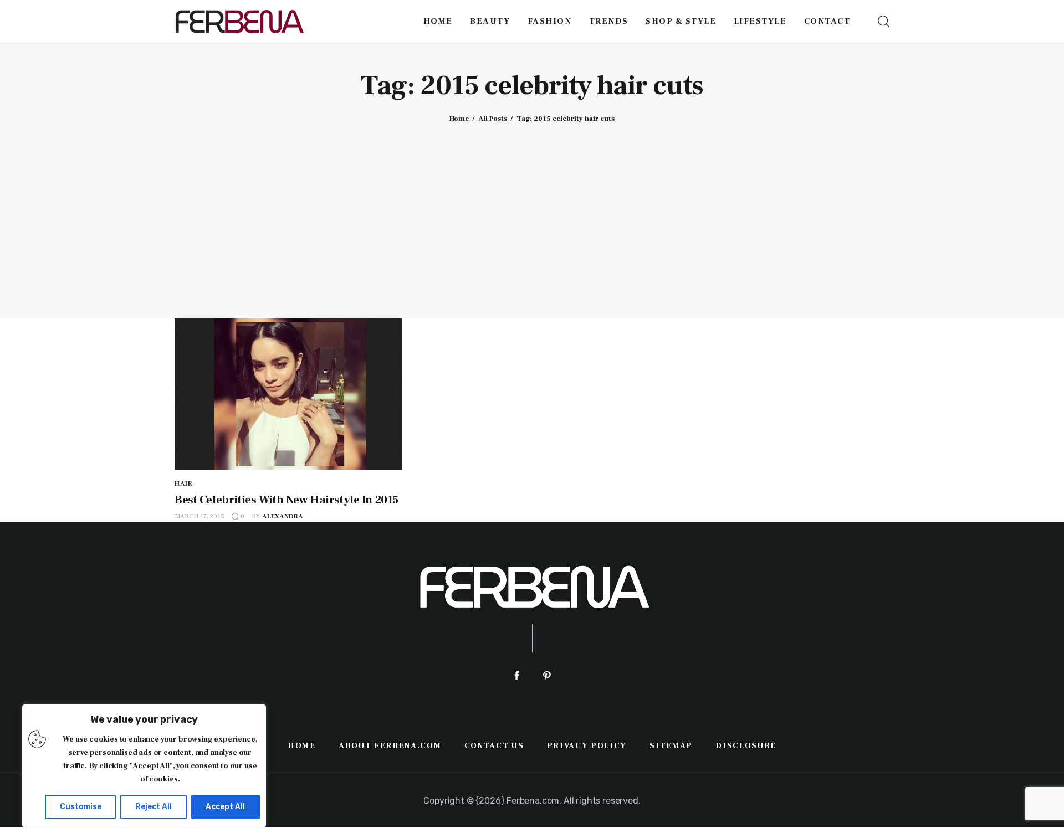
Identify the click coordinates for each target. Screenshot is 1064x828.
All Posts (492, 118)
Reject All (153, 806)
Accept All (225, 806)
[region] (144, 766)
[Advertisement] (532, 212)
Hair (184, 484)
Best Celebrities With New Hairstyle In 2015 (286, 499)
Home (459, 118)
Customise (80, 806)
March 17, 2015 (199, 516)
